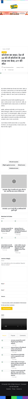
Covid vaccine (14, 162)
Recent (4, 335)
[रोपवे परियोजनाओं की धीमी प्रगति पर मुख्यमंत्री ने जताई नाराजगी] (7, 240)
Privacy (13, 389)
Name (3, 283)
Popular (13, 335)
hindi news (22, 165)
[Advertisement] (14, 31)
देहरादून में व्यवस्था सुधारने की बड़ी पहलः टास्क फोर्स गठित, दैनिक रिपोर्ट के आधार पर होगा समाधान (18, 373)
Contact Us (19, 389)
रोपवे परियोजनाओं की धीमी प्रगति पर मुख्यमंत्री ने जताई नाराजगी (7, 246)
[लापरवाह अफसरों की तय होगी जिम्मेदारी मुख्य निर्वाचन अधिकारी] (7, 223)
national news (14, 168)
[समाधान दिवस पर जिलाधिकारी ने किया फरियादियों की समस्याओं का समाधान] (21, 223)
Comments (23, 335)
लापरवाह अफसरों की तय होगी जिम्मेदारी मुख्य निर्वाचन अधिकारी (7, 230)
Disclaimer (8, 389)
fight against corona (9, 165)
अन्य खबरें (8, 49)
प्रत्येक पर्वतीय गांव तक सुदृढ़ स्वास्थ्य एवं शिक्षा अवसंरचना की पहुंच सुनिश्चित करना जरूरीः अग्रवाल (20, 248)
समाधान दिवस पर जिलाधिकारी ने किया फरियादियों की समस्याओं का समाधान (21, 230)
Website (3, 296)
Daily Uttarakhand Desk (9, 67)
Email (3, 290)
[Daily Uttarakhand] (14, 6)
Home (3, 49)
